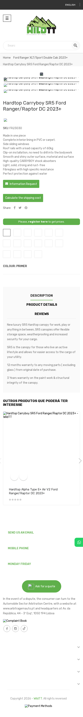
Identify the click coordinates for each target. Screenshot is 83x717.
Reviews (42, 314)
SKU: (6, 128)
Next (79, 461)
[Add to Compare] (14, 476)
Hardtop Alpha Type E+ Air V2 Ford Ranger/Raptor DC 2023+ (33, 491)
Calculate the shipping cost (23, 198)
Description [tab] (41, 295)
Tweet (20, 208)
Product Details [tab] (41, 305)
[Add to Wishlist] (23, 476)
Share (15, 208)
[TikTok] (24, 628)
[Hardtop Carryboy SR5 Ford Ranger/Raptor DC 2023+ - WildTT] (41, 80)
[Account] (7, 5)
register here (38, 221)
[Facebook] (6, 628)
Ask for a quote (44, 586)
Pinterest (26, 208)
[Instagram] (15, 628)
